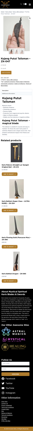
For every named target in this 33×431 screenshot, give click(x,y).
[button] (29, 18)
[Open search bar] (21, 4)
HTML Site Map (5, 421)
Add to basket (6, 72)
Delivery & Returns (6, 413)
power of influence (19, 83)
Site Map (4, 419)
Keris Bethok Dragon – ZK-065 (14, 274)
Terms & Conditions (6, 415)
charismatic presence (7, 83)
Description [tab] (5, 90)
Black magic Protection (22, 81)
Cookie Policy (5, 409)
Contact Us (4, 403)
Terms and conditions (7, 407)
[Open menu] (29, 4)
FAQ (2, 411)
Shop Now (4, 401)
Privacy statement (6, 405)
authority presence (9, 81)
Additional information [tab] (8, 93)
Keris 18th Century (12, 79)
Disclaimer (4, 417)
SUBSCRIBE (15, 374)
